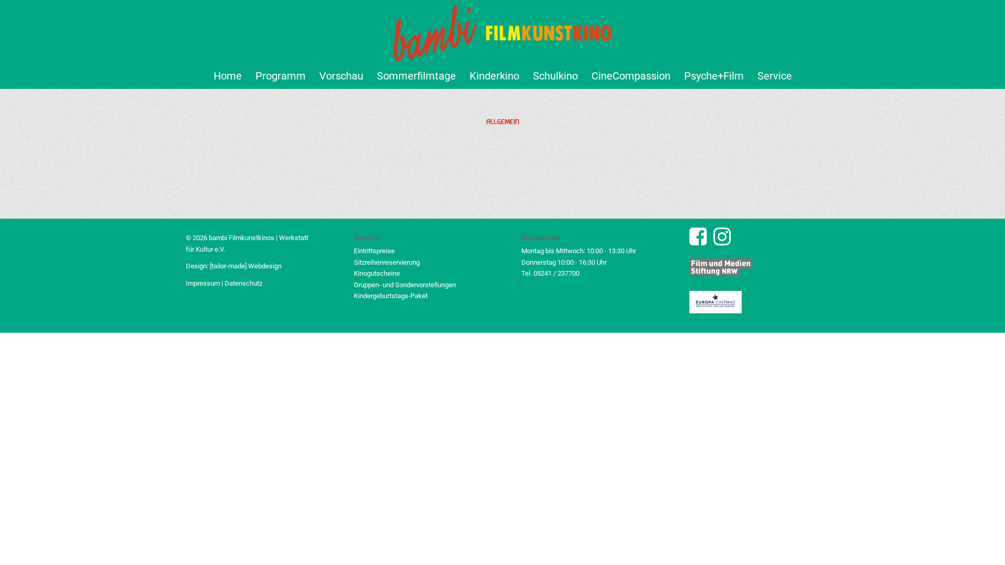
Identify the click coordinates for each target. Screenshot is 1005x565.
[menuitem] (228, 76)
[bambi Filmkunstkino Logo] (502, 31)
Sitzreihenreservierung (387, 262)
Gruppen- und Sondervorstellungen (405, 285)
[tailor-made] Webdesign (246, 266)
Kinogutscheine (377, 273)
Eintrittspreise (374, 251)
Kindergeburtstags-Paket (391, 296)
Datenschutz (243, 283)
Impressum (203, 283)
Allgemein (502, 121)
